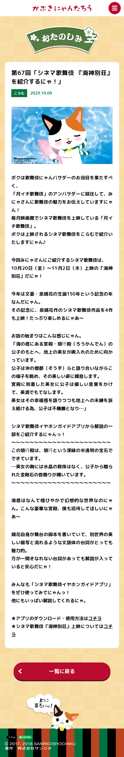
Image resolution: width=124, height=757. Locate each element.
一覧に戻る (62, 671)
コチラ (95, 618)
